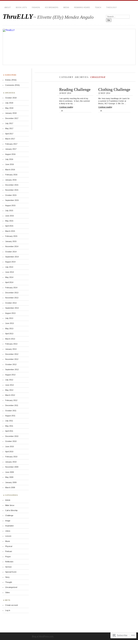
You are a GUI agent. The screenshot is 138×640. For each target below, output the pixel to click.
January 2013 (10, 349)
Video (7, 592)
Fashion (36, 7)
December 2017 (11, 118)
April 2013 (9, 334)
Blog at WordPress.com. (43, 636)
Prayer (8, 557)
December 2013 (11, 293)
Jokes (7, 531)
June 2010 (9, 446)
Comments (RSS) (12, 85)
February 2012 (11, 400)
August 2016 (10, 154)
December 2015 (11, 185)
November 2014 (11, 246)
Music (7, 541)
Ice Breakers (51, 7)
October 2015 (10, 195)
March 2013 (10, 339)
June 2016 (9, 164)
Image (7, 521)
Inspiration (9, 526)
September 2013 (12, 308)
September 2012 (12, 369)
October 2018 (10, 98)
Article (7, 500)
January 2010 (10, 462)
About (7, 7)
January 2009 (10, 482)
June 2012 (9, 385)
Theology (111, 7)
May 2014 (9, 277)
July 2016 (9, 159)
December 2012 (11, 354)
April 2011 (9, 431)
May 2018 (9, 108)
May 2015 (9, 221)
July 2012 (9, 380)
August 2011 (10, 416)
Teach (98, 7)
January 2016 (10, 180)
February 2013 (11, 344)
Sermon (8, 567)
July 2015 (9, 211)
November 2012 (11, 359)
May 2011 (9, 426)
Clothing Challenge (114, 89)
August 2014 (10, 262)
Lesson (8, 536)
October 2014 (10, 252)
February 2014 (11, 288)
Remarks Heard (82, 7)
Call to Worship (11, 510)
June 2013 (9, 323)
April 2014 (9, 282)
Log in (7, 610)
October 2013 (10, 303)
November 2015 (11, 190)
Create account (11, 605)
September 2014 (12, 257)
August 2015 (10, 205)
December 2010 (11, 436)
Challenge (9, 515)
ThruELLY (18, 16)
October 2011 (10, 411)
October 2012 (10, 364)
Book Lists (21, 7)
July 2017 (9, 123)
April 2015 (9, 226)
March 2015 (10, 231)
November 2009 (11, 467)
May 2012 (9, 390)
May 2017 (9, 128)
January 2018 (10, 113)
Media (66, 7)
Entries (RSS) (10, 80)
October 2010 (10, 441)
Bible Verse (9, 505)
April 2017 (9, 134)
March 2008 (10, 487)
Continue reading (66, 108)
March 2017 (10, 139)
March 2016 (10, 170)
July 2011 (9, 421)
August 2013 (10, 313)
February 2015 (11, 236)
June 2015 (9, 216)
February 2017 (11, 144)
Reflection (9, 562)
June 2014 (9, 272)
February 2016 (11, 175)
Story (7, 577)
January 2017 (10, 149)
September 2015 (12, 200)
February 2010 (11, 457)
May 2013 (9, 329)
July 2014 (9, 267)
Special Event (10, 572)
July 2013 (9, 318)
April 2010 (9, 452)
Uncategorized (11, 587)
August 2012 (10, 375)
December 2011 (11, 405)
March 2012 (10, 395)
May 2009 (9, 477)
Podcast (8, 551)
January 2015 (10, 241)
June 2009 (9, 472)
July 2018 (9, 103)
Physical (8, 546)
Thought (8, 582)
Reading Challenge (75, 89)
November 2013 (11, 298)
